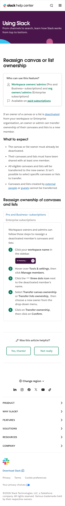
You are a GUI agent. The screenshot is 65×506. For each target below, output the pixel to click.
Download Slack (12, 470)
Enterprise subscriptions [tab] (21, 220)
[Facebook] (29, 390)
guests (25, 188)
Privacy (6, 477)
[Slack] (30, 463)
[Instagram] (22, 390)
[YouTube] (43, 390)
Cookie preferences (35, 477)
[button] (18, 351)
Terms (17, 477)
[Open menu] (60, 5)
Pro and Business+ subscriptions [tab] (26, 214)
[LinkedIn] (15, 390)
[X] (36, 390)
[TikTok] (50, 390)
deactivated (52, 114)
